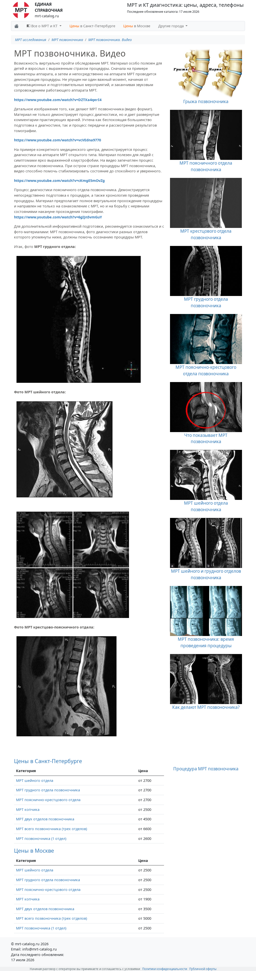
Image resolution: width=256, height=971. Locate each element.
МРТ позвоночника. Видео (110, 39)
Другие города (171, 26)
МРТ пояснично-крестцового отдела (48, 799)
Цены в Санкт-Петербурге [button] (48, 761)
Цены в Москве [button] (34, 850)
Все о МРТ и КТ (44, 26)
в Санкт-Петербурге (92, 26)
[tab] (89, 761)
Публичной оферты (202, 969)
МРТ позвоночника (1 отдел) (41, 838)
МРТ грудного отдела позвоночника (48, 790)
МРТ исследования (30, 39)
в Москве (136, 26)
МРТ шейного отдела (34, 780)
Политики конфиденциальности (164, 969)
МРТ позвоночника (67, 39)
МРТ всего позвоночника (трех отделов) (51, 828)
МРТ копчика (28, 809)
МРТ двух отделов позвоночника (45, 819)
